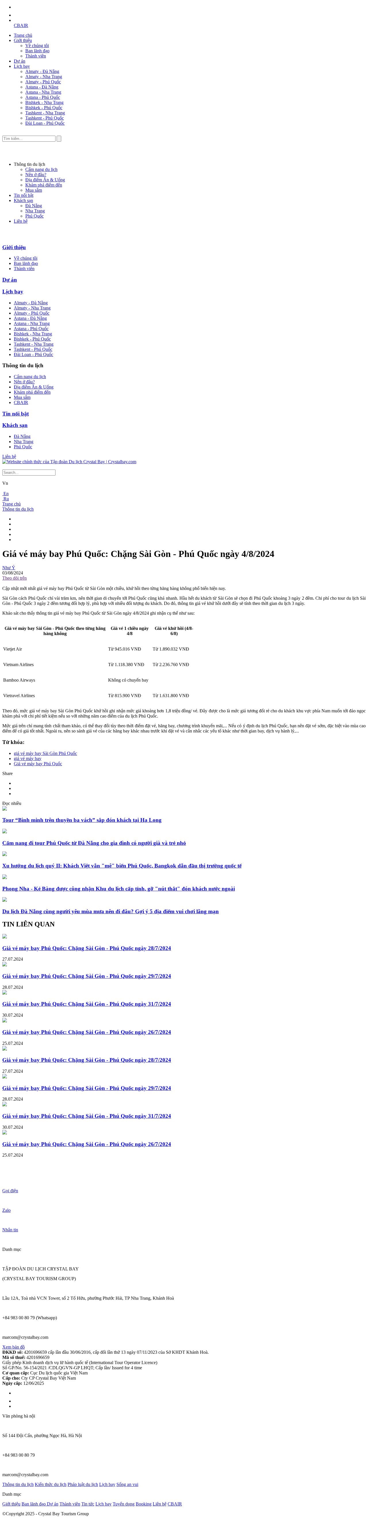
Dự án (19, 61)
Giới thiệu (23, 40)
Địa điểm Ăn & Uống (45, 179)
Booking (144, 1503)
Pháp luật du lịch (83, 1484)
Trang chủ (23, 35)
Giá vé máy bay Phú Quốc (38, 763)
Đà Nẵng (33, 205)
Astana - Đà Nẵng (41, 86)
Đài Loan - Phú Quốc (45, 123)
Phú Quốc (34, 216)
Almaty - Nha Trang (43, 76)
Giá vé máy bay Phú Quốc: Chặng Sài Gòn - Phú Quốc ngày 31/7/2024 (86, 1004)
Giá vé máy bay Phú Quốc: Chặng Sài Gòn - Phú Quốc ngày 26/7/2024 (86, 1032)
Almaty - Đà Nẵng (42, 71)
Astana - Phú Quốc (42, 97)
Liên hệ (21, 221)
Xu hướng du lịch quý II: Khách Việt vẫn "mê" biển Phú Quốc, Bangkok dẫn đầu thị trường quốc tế (121, 866)
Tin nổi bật (23, 195)
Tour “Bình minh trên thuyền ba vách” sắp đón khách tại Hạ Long (82, 820)
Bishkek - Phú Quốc (43, 107)
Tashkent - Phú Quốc (44, 118)
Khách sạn (23, 200)
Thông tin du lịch (18, 509)
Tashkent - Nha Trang (45, 112)
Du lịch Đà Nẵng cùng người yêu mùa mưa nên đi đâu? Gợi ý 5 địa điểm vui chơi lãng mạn (110, 911)
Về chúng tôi (37, 45)
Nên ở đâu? (35, 174)
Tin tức (87, 1503)
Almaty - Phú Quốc (43, 81)
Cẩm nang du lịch (41, 169)
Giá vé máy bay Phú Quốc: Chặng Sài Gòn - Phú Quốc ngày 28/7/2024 (86, 948)
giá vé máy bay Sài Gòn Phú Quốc (45, 753)
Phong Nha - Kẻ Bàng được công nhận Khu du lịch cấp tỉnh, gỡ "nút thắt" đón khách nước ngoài (118, 889)
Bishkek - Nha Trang (44, 102)
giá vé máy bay (27, 758)
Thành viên (35, 55)
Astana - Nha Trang (43, 92)
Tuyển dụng (124, 1503)
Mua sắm (33, 190)
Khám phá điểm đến (43, 184)
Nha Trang (35, 210)
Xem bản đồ (13, 1347)
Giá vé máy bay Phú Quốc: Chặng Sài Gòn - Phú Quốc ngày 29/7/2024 (86, 976)
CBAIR (21, 25)
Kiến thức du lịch (50, 1484)
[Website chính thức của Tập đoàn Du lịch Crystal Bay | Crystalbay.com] (69, 461)
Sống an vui (127, 1484)
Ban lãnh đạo (37, 50)
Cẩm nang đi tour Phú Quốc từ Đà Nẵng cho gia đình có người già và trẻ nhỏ (94, 843)
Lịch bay (22, 66)
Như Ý (8, 567)
